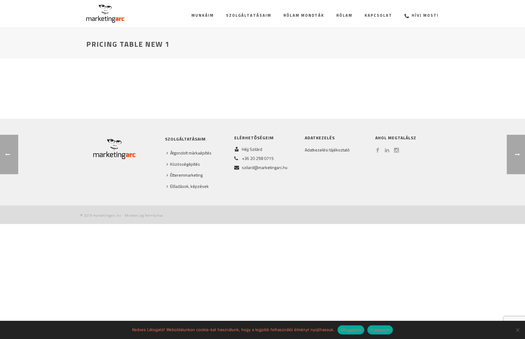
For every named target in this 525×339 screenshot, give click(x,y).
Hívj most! (425, 15)
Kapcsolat (378, 15)
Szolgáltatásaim (248, 15)
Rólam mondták (303, 15)
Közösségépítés (185, 164)
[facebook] (377, 150)
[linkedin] (387, 150)
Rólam (344, 15)
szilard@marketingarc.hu (264, 167)
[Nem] (517, 330)
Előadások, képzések (189, 186)
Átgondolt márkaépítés (190, 153)
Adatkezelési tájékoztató (327, 150)
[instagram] (396, 150)
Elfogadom (351, 329)
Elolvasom (380, 329)
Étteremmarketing (186, 175)
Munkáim (202, 15)
